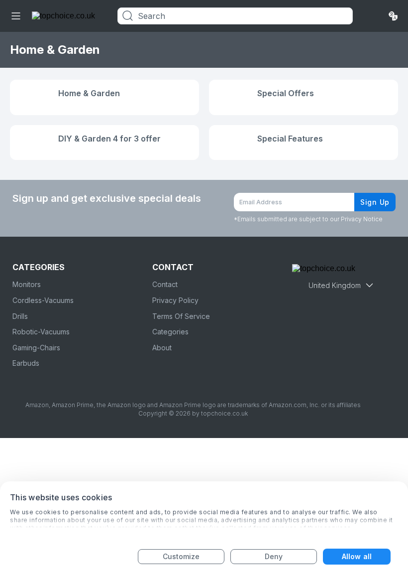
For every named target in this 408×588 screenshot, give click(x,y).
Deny (274, 556)
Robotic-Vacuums (41, 331)
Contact (165, 284)
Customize (181, 556)
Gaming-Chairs (36, 347)
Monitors (26, 284)
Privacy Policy (175, 300)
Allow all (357, 556)
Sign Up (375, 202)
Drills (20, 316)
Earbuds (25, 363)
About (162, 347)
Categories (170, 331)
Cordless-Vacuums (43, 300)
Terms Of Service (181, 316)
